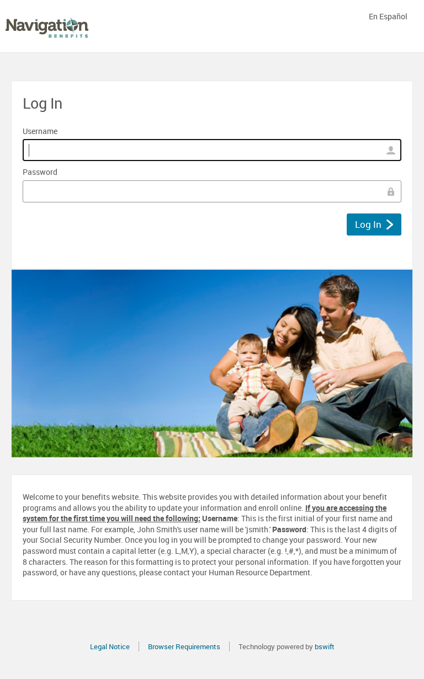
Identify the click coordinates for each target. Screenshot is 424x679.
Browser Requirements (184, 646)
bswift (325, 646)
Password (40, 172)
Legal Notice (110, 646)
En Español (388, 16)
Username (40, 131)
